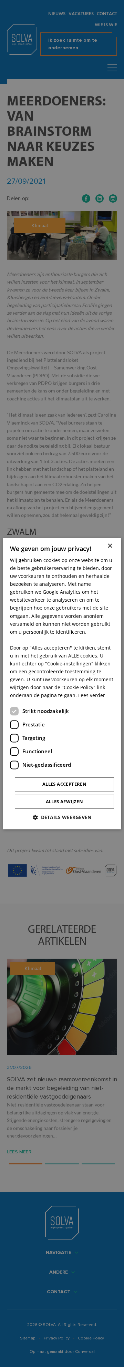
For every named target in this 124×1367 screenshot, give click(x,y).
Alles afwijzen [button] (64, 801)
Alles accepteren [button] (64, 784)
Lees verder (91, 695)
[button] (62, 817)
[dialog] (62, 683)
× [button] (109, 546)
